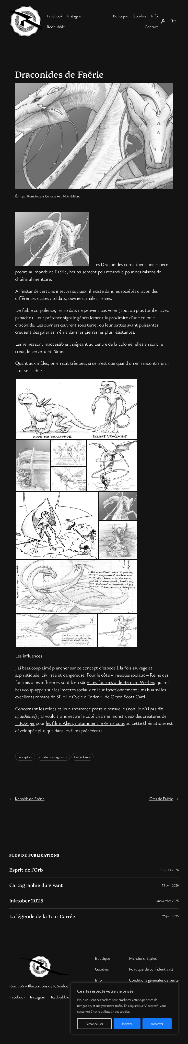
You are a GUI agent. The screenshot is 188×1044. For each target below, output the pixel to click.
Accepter (157, 1023)
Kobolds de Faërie (29, 798)
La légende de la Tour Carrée (42, 916)
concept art (25, 756)
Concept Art (53, 196)
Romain (32, 196)
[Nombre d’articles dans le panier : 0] (173, 21)
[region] (124, 1008)
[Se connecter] (163, 21)
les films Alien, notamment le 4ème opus (85, 723)
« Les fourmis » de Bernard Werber (120, 682)
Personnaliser (94, 1023)
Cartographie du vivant (36, 885)
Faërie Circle (82, 756)
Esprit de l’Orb (26, 869)
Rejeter (127, 1023)
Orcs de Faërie (161, 798)
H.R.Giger (25, 723)
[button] (76, 409)
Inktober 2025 (26, 900)
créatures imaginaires (53, 756)
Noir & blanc (71, 196)
